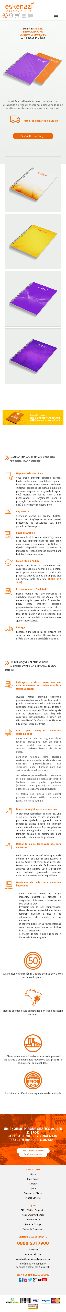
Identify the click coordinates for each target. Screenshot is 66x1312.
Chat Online (33, 1249)
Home (33, 1174)
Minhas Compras (33, 1198)
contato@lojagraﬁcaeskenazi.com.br (33, 1259)
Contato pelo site (33, 1254)
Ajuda (33, 1188)
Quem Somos (33, 1179)
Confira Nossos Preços (33, 136)
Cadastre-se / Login (33, 1193)
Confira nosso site (33, 1154)
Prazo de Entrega (33, 1224)
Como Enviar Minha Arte (33, 1215)
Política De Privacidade (33, 1229)
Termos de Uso (33, 1220)
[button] (5, 417)
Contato (33, 1184)
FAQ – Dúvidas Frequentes (33, 1210)
